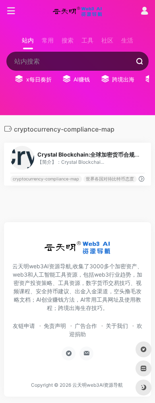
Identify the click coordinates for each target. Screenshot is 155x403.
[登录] (144, 12)
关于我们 (117, 325)
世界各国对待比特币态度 (110, 179)
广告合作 (86, 325)
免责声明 (55, 325)
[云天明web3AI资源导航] (77, 11)
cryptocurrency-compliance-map (46, 179)
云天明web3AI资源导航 (97, 385)
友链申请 (24, 325)
